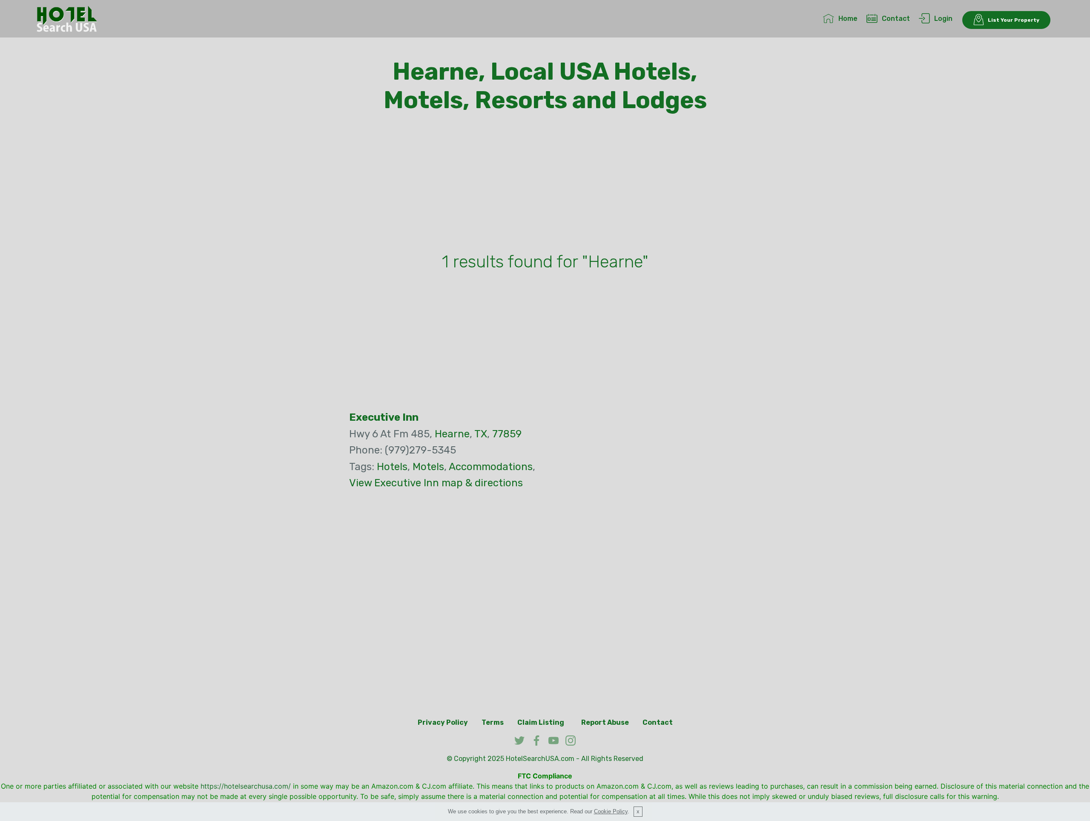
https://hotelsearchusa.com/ (246, 786)
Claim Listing (540, 722)
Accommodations (491, 467)
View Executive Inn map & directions (436, 483)
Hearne (452, 434)
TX (480, 434)
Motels (428, 467)
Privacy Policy (443, 722)
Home (848, 18)
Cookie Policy (611, 811)
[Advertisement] (545, 184)
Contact (896, 18)
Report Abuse (605, 722)
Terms (493, 722)
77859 (507, 434)
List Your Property (1013, 20)
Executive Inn (384, 417)
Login (943, 18)
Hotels (392, 467)
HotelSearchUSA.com (540, 759)
